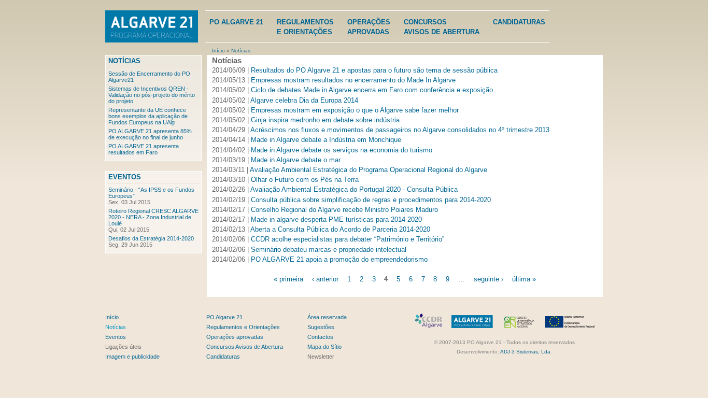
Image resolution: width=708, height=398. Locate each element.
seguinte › (488, 279)
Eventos (124, 177)
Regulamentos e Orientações (243, 327)
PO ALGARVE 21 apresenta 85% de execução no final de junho (150, 134)
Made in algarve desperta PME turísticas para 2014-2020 (336, 219)
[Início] (151, 27)
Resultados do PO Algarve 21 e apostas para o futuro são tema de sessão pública (374, 70)
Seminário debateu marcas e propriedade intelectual (328, 249)
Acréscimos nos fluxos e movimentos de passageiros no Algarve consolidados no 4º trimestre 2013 (399, 130)
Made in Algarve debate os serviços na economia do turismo (341, 150)
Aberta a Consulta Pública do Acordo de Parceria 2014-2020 (340, 229)
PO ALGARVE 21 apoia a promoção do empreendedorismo (339, 259)
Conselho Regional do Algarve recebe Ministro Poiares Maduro (344, 210)
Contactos (320, 337)
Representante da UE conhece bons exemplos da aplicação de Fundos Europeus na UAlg (148, 116)
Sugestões (320, 327)
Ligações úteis (123, 347)
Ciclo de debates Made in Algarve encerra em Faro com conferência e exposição (372, 90)
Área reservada (327, 317)
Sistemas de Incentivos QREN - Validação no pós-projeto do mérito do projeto (151, 95)
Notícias (240, 50)
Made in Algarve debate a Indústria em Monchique (326, 140)
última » (524, 279)
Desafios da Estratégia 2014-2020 (151, 238)
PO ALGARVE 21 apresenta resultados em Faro (143, 149)
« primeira (288, 279)
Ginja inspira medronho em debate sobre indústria (325, 120)
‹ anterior (325, 279)
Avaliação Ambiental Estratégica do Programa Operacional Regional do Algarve (368, 170)
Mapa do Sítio (324, 347)
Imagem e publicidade (132, 356)
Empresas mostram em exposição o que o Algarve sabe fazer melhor (355, 110)
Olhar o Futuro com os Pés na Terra (305, 179)
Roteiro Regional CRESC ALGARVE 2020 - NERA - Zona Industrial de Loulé (153, 217)
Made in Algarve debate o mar (296, 160)
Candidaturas (519, 22)
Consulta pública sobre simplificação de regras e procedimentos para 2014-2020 (371, 200)
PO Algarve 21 (236, 22)
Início (218, 50)
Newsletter (320, 356)
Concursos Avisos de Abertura (244, 347)
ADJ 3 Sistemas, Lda (525, 351)
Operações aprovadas (234, 337)
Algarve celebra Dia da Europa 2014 (304, 100)
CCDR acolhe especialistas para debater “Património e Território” (347, 239)
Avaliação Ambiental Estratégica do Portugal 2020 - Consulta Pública (354, 189)
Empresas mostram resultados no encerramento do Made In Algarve (353, 80)
